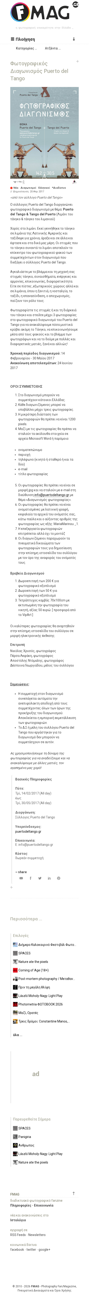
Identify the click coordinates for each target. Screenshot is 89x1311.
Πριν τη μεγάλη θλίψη (34, 987)
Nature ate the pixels (33, 962)
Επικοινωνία (43, 1205)
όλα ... (17, 1035)
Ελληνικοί (44, 187)
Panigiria (24, 1137)
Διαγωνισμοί (28, 187)
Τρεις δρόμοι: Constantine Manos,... (44, 1021)
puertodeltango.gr (28, 831)
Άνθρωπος (26, 1145)
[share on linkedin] (49, 878)
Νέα (15, 187)
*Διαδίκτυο (59, 187)
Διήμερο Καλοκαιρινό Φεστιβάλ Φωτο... (47, 945)
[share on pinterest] (58, 878)
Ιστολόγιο (18, 1220)
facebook (17, 1249)
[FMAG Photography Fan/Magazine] (44, 18)
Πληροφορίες (20, 1205)
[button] (23, 39)
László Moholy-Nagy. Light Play (40, 996)
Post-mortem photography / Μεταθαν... (46, 979)
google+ (44, 1249)
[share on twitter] (39, 878)
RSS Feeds (18, 1235)
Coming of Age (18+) (33, 970)
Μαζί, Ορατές (28, 1013)
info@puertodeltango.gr (51, 495)
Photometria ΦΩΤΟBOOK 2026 (40, 1004)
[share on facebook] (30, 878)
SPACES (24, 953)
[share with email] (21, 878)
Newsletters (37, 1235)
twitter (31, 1249)
